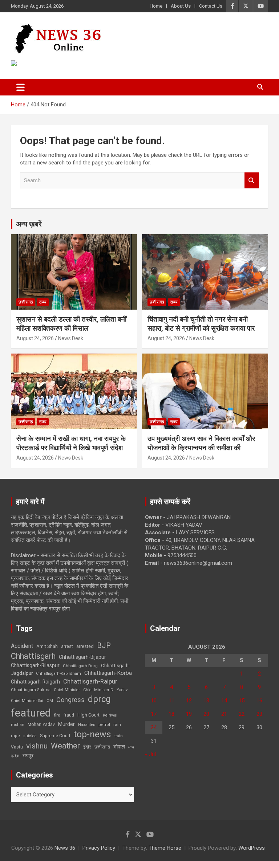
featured (31, 713)
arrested (85, 646)
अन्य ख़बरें (29, 224)
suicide (30, 736)
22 (241, 714)
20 (206, 714)
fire (57, 715)
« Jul (150, 754)
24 (154, 727)
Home (156, 6)
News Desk (70, 338)
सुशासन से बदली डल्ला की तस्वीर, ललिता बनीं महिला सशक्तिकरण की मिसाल (71, 323)
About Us (181, 6)
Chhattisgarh (33, 656)
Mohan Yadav (41, 724)
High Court (88, 715)
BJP (104, 645)
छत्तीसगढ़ (26, 302)
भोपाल (119, 746)
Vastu (17, 747)
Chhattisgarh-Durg (80, 665)
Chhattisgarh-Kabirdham (58, 673)
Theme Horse (165, 848)
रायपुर (28, 755)
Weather (65, 745)
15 (241, 700)
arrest (67, 646)
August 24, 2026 (35, 338)
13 (206, 700)
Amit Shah (47, 646)
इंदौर (87, 747)
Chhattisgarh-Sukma (30, 689)
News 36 (64, 848)
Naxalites (86, 724)
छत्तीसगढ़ (102, 747)
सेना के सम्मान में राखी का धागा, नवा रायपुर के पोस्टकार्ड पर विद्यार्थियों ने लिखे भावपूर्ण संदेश (71, 443)
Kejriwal (110, 715)
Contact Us (210, 6)
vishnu (37, 746)
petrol (104, 724)
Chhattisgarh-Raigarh (35, 682)
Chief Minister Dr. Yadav (105, 689)
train (118, 736)
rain (117, 724)
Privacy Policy (98, 848)
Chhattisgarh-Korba (108, 673)
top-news (92, 734)
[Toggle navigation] (20, 87)
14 (224, 700)
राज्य (42, 302)
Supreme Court (55, 735)
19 (189, 714)
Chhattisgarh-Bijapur (82, 657)
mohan (17, 724)
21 (224, 714)
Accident (22, 645)
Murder (66, 724)
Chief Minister (67, 689)
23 (259, 714)
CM (49, 700)
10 (154, 700)
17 (154, 714)
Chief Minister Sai (27, 700)
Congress (70, 699)
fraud (68, 715)
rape (15, 735)
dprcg (99, 699)
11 (171, 700)
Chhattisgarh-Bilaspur (35, 665)
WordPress (251, 848)
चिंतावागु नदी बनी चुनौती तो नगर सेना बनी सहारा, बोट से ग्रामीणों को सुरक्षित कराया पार (201, 323)
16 (259, 700)
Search (251, 180)
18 (171, 714)
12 (189, 700)
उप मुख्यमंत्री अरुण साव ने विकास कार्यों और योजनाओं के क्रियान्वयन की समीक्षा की (201, 443)
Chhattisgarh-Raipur (90, 681)
